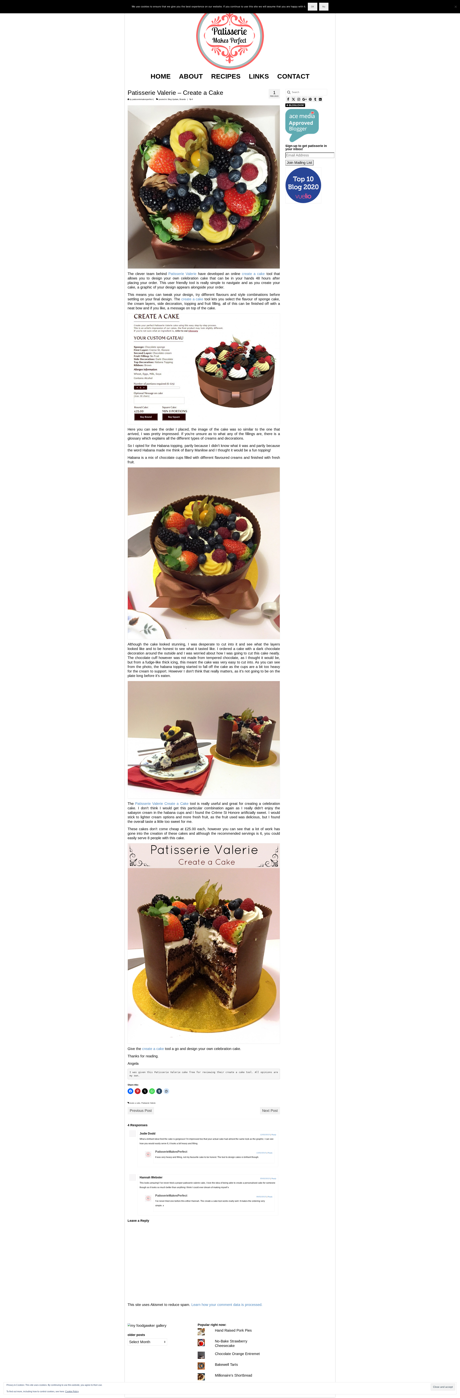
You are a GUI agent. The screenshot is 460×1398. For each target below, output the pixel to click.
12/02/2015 (265, 1135)
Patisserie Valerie (182, 274)
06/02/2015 (261, 1197)
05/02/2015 (265, 1178)
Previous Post (141, 1111)
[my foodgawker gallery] (147, 1325)
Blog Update (173, 99)
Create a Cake (176, 804)
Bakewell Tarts (226, 1365)
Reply (274, 1135)
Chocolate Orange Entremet (237, 1354)
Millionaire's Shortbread (233, 1375)
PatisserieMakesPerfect (171, 1151)
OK (312, 6)
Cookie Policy (72, 1391)
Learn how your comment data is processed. (227, 1305)
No (323, 6)
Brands (183, 99)
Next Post (270, 1111)
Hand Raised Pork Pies (233, 1330)
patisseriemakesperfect (142, 99)
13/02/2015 (261, 1153)
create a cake (253, 274)
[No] (455, 6)
